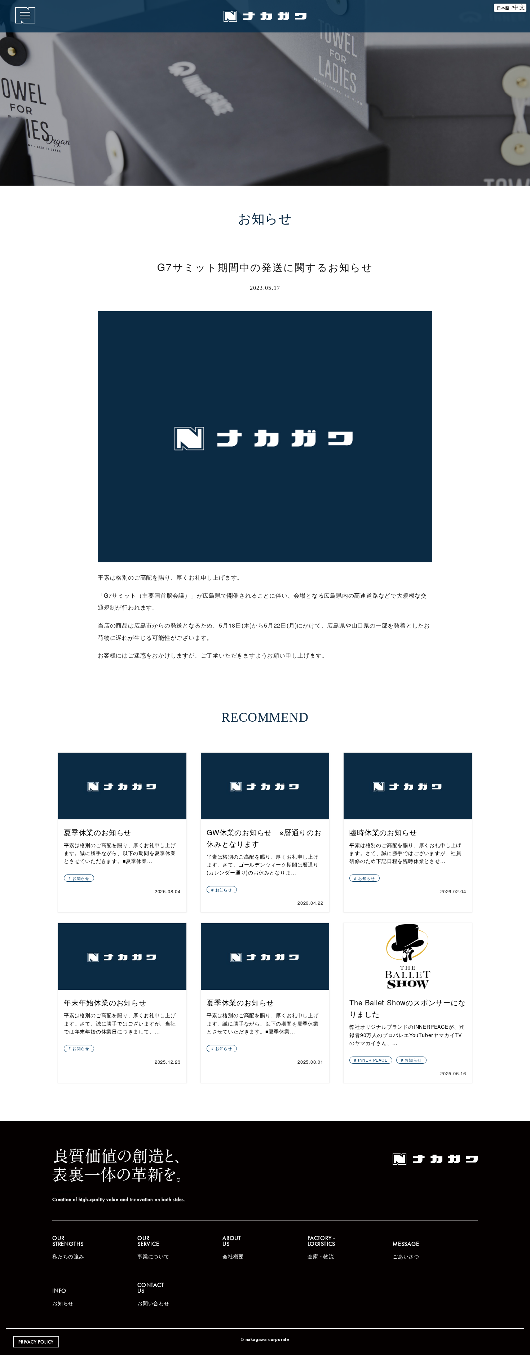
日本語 (503, 7)
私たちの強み (68, 1246)
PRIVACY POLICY (36, 1342)
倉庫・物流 (321, 1246)
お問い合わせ (153, 1293)
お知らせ (80, 878)
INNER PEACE (373, 1060)
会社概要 (233, 1246)
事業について (153, 1246)
